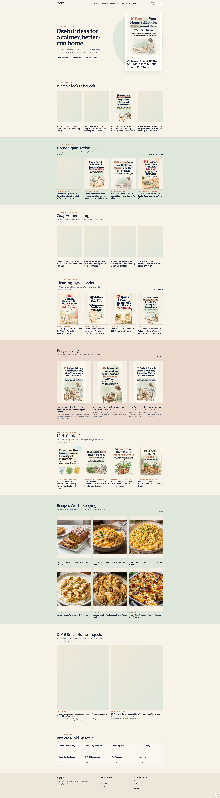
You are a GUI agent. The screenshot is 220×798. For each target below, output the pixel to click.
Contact (161, 795)
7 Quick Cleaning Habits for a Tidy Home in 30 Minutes (123, 330)
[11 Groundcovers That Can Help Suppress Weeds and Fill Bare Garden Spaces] (96, 461)
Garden (134, 3)
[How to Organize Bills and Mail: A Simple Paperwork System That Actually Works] (96, 174)
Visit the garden (158, 442)
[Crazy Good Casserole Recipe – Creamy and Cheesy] (146, 589)
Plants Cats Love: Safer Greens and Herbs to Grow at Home (150, 483)
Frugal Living (120, 3)
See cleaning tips (158, 289)
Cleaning (112, 3)
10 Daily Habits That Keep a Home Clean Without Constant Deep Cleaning (95, 331)
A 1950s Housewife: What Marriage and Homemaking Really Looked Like (68, 128)
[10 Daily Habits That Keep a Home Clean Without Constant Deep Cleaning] (96, 309)
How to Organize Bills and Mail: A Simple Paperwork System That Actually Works (96, 196)
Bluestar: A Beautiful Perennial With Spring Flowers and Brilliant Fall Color (67, 484)
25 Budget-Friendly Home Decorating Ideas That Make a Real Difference (145, 408)
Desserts (136, 786)
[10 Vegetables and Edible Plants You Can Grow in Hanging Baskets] (123, 461)
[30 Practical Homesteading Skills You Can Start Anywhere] (137, 677)
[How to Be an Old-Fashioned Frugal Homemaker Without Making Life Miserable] (150, 106)
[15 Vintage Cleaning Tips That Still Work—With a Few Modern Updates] (69, 309)
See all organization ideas (156, 154)
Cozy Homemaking (76, 57)
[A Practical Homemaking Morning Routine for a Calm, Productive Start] (150, 241)
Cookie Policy (144, 795)
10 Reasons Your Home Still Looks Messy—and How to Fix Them (142, 64)
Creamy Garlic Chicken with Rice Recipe (73, 615)
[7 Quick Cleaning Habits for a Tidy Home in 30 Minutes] (123, 309)
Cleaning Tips (87, 57)
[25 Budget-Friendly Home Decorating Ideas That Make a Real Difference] (146, 382)
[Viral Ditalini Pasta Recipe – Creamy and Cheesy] (146, 537)
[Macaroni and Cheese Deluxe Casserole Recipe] (110, 537)
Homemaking (95, 3)
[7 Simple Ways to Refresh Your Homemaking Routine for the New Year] (96, 241)
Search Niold (153, 3)
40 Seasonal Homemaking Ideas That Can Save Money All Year (108, 408)
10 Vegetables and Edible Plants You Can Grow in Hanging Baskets (121, 483)
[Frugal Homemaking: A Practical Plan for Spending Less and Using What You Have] (83, 677)
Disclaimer (155, 795)
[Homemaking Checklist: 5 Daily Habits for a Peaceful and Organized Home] (96, 106)
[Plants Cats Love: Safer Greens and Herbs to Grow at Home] (150, 461)
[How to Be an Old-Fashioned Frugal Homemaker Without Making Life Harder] (74, 382)
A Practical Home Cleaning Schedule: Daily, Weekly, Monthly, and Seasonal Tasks (123, 128)
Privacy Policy (136, 795)
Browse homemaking (157, 222)
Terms (150, 795)
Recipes (128, 3)
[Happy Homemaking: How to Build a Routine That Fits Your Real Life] (69, 241)
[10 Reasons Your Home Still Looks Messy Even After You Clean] (150, 174)
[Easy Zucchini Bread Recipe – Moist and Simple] (74, 537)
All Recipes (137, 781)
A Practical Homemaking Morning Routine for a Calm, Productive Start (150, 263)
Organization (104, 3)
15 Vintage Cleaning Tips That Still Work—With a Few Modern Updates (69, 331)
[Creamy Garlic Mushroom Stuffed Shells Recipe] (110, 589)
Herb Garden (137, 788)
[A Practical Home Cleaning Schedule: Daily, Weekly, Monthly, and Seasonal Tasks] (123, 106)
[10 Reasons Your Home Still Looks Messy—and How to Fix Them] (123, 174)
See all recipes (159, 512)
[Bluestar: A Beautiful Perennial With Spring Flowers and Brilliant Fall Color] (69, 461)
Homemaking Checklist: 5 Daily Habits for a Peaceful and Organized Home (95, 128)
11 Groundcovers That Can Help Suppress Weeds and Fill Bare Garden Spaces (96, 483)
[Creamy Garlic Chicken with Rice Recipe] (74, 589)
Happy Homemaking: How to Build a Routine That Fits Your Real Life (69, 263)
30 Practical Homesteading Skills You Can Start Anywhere (135, 714)
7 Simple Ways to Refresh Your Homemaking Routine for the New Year (95, 263)
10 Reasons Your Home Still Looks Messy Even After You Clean (150, 196)
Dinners (136, 783)
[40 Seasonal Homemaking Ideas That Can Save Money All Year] (110, 382)
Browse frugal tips (158, 357)
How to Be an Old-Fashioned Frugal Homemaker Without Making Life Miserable (150, 128)
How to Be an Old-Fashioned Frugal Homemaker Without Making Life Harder (71, 409)
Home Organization (63, 57)
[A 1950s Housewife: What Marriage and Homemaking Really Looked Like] (69, 106)
